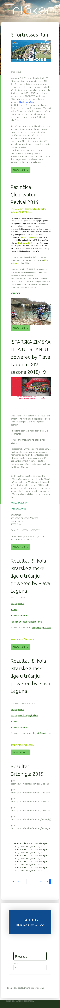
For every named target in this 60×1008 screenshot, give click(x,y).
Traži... (16, 963)
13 (35, 881)
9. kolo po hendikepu (20, 615)
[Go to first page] (13, 881)
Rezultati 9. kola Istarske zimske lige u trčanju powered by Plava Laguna (30, 576)
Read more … (21, 170)
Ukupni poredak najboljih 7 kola (24, 715)
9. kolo (14, 609)
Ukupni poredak (17, 603)
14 (41, 881)
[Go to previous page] (18, 881)
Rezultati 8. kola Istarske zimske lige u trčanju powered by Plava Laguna (30, 676)
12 (29, 881)
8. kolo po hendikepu (20, 727)
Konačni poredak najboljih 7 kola (26, 621)
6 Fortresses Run (29, 35)
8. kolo (14, 721)
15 (46, 881)
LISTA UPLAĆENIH (18, 509)
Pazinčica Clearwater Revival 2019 (25, 194)
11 (24, 881)
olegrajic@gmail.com (41, 628)
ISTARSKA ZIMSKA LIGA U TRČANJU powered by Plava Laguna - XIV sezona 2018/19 (31, 357)
